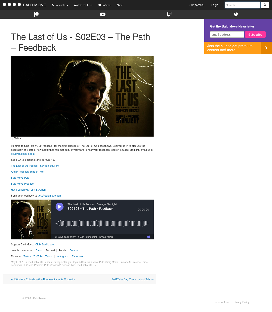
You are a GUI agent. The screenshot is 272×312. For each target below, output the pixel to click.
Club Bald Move (44, 244)
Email (39, 250)
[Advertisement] (238, 82)
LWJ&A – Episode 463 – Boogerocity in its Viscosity (43, 279)
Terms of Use (221, 302)
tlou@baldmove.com (23, 154)
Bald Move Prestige (22, 183)
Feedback (16, 265)
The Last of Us (84, 265)
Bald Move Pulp (20, 177)
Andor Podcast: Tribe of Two (27, 171)
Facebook (77, 256)
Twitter (49, 256)
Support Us (197, 5)
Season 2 (55, 265)
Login (214, 5)
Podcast (38, 265)
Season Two (68, 265)
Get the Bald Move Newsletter (232, 26)
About (119, 5)
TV (94, 265)
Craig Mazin (111, 262)
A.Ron (82, 262)
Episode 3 (125, 262)
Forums (106, 5)
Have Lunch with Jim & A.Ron (28, 189)
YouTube (38, 256)
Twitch (27, 256)
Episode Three (140, 262)
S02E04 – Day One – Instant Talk (133, 279)
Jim (31, 265)
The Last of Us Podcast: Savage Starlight (35, 165)
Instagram (62, 256)
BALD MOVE (34, 5)
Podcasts (60, 5)
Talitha (18, 138)
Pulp (46, 265)
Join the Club (84, 5)
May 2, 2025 (17, 262)
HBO (25, 265)
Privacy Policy (241, 302)
